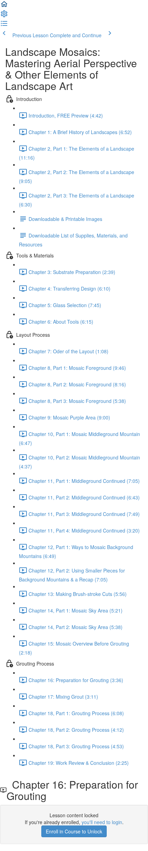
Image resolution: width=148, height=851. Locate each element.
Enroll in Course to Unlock (74, 831)
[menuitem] (4, 15)
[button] (4, 6)
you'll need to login (102, 822)
